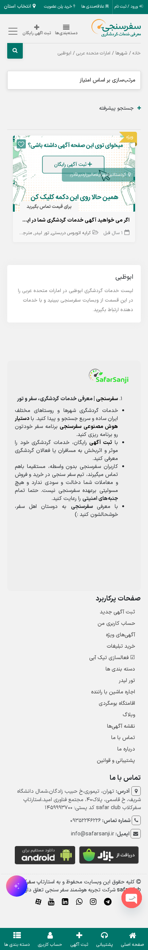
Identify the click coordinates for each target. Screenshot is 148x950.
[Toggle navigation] (11, 31)
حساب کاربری (50, 944)
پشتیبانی (104, 944)
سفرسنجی (107, 399)
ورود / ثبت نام (127, 6)
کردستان (119, 174)
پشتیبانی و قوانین (116, 761)
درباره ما (126, 749)
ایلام (97, 174)
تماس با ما (123, 738)
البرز (89, 174)
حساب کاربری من (116, 623)
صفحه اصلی (132, 944)
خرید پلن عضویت (58, 6)
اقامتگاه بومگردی (117, 703)
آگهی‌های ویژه (120, 635)
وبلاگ (129, 715)
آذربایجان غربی (63, 174)
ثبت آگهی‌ (79, 944)
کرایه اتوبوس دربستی (71, 233)
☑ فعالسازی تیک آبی (112, 658)
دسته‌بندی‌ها (66, 33)
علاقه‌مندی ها (93, 6)
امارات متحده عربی (93, 53)
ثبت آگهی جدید (117, 612)
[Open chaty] (131, 898)
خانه (136, 53)
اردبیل (80, 174)
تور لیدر (42, 233)
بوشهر (106, 174)
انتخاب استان (18, 6)
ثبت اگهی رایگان (36, 33)
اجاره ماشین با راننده (113, 692)
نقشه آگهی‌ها (121, 726)
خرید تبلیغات (121, 646)
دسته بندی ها (120, 669)
